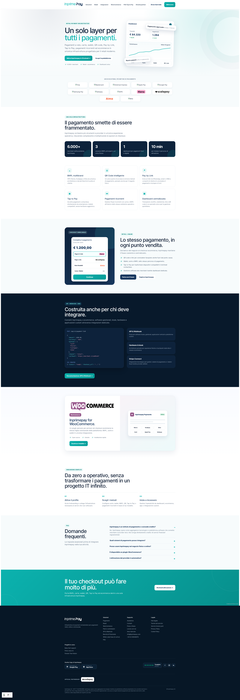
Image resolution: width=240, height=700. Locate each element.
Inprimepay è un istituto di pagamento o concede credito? (133, 527)
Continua (89, 277)
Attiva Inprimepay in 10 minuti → (78, 58)
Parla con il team (128, 277)
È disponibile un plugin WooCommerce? (126, 552)
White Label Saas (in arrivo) (111, 637)
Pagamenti (106, 620)
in (173, 665)
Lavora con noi (131, 629)
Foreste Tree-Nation (71, 653)
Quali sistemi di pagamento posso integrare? (127, 540)
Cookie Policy (155, 631)
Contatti (129, 623)
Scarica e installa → (78, 443)
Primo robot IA (69, 650)
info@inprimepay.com (133, 634)
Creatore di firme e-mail (232, 603)
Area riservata (156, 5)
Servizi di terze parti (157, 626)
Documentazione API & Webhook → (80, 376)
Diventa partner (141, 4)
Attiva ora (169, 5)
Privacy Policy (155, 629)
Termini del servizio (157, 623)
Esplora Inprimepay (146, 277)
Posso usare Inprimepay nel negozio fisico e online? (130, 546)
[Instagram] (169, 665)
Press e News (131, 626)
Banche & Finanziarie (109, 634)
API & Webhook (107, 631)
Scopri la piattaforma (103, 58)
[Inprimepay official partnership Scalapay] (87, 679)
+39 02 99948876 (133, 637)
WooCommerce (116, 4)
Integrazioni (104, 4)
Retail (96, 4)
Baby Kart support (70, 648)
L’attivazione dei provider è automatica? (125, 558)
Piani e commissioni (109, 629)
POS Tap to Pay (128, 4)
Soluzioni (89, 4)
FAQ (104, 639)
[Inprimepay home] (73, 5)
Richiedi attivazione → (165, 588)
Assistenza (130, 620)
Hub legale (154, 620)
